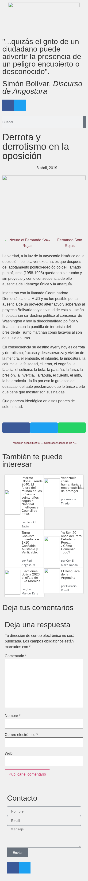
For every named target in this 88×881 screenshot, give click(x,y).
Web (8, 753)
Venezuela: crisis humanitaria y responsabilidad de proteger (72, 484)
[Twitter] (20, 105)
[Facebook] (8, 105)
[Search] (84, 122)
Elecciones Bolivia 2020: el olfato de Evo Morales (31, 576)
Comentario (16, 656)
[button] (16, 427)
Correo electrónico (21, 735)
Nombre (12, 716)
